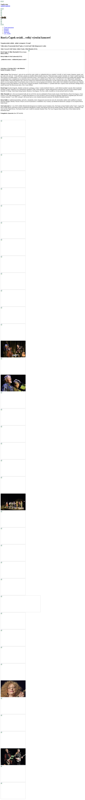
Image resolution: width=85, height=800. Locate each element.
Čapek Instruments (9, 27)
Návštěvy (6, 30)
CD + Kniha (7, 33)
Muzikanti (6, 32)
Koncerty (6, 29)
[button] (13, 136)
